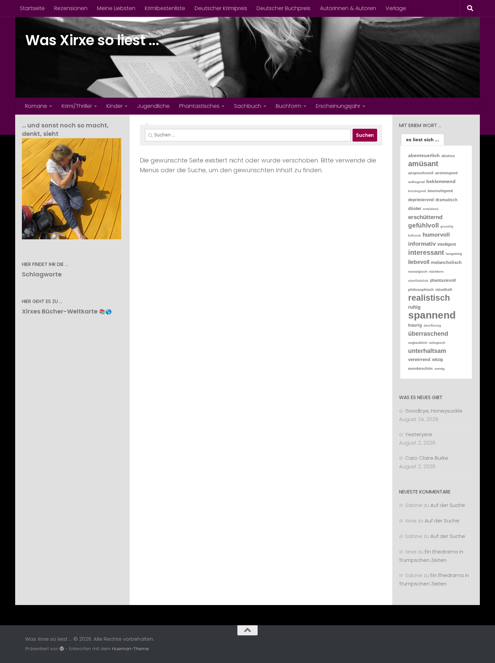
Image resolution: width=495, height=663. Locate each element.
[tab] (422, 139)
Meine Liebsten (116, 8)
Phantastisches (199, 106)
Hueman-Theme (130, 648)
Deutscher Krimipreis (221, 8)
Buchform (288, 106)
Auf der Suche (447, 505)
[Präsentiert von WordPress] (62, 648)
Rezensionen (71, 8)
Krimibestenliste (165, 8)
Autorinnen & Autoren (348, 8)
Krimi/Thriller (77, 106)
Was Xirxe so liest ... (92, 40)
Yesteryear (418, 434)
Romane (36, 106)
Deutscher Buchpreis (283, 8)
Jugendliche (153, 106)
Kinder (114, 106)
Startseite (32, 8)
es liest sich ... (422, 139)
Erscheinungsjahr (338, 106)
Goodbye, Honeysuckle (433, 410)
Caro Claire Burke (426, 457)
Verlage (396, 8)
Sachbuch (247, 106)
